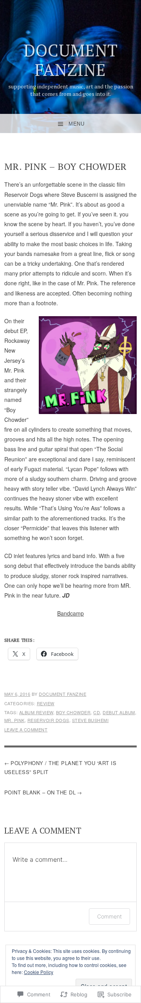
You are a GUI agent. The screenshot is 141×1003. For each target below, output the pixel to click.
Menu (76, 124)
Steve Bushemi (90, 720)
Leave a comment (26, 729)
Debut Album (119, 712)
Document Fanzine (62, 694)
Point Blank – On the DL (40, 792)
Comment (109, 916)
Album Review (36, 712)
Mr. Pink (14, 720)
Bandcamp (70, 613)
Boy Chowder (73, 712)
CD (96, 712)
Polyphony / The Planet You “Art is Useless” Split (60, 767)
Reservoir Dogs (48, 720)
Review (45, 703)
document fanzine (71, 60)
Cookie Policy (38, 972)
